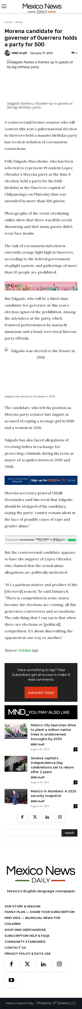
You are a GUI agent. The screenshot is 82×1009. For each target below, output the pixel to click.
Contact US (15, 947)
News (19, 22)
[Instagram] (60, 817)
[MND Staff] (8, 53)
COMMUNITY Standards (25, 941)
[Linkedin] (47, 817)
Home (9, 22)
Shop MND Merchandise (25, 930)
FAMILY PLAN (15, 912)
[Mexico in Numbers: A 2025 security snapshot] (16, 797)
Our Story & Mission (22, 906)
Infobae (24, 650)
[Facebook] (22, 817)
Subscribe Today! (41, 692)
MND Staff (19, 53)
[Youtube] (11, 980)
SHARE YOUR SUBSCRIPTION (51, 912)
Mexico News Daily (19, 1003)
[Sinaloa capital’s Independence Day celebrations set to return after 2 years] (16, 764)
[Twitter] (35, 817)
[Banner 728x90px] (41, 286)
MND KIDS (13, 918)
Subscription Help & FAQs (27, 935)
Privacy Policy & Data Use (28, 953)
